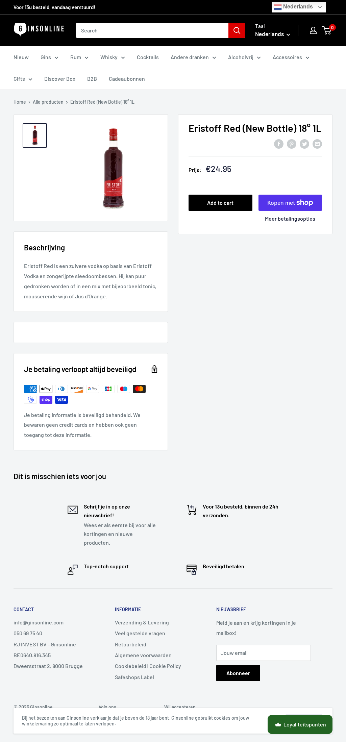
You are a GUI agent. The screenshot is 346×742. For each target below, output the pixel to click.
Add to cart (220, 202)
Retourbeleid (130, 644)
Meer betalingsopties (290, 218)
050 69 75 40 (28, 633)
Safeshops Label (134, 677)
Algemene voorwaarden (143, 655)
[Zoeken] (236, 30)
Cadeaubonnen (127, 78)
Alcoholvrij (240, 57)
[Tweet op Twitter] (304, 143)
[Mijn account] (313, 30)
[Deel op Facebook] (278, 143)
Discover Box (59, 78)
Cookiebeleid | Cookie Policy (148, 666)
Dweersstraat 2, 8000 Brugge (48, 666)
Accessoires (287, 57)
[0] (327, 30)
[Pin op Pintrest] (291, 143)
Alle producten (48, 102)
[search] (152, 30)
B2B (92, 78)
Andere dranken (190, 57)
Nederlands (297, 6)
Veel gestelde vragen (140, 633)
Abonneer (238, 673)
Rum (75, 57)
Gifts (19, 78)
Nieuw (21, 57)
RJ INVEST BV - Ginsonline (45, 644)
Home (20, 102)
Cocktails (148, 57)
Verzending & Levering (142, 622)
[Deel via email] (317, 143)
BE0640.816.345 (32, 655)
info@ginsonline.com (39, 622)
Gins (46, 57)
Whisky (109, 57)
